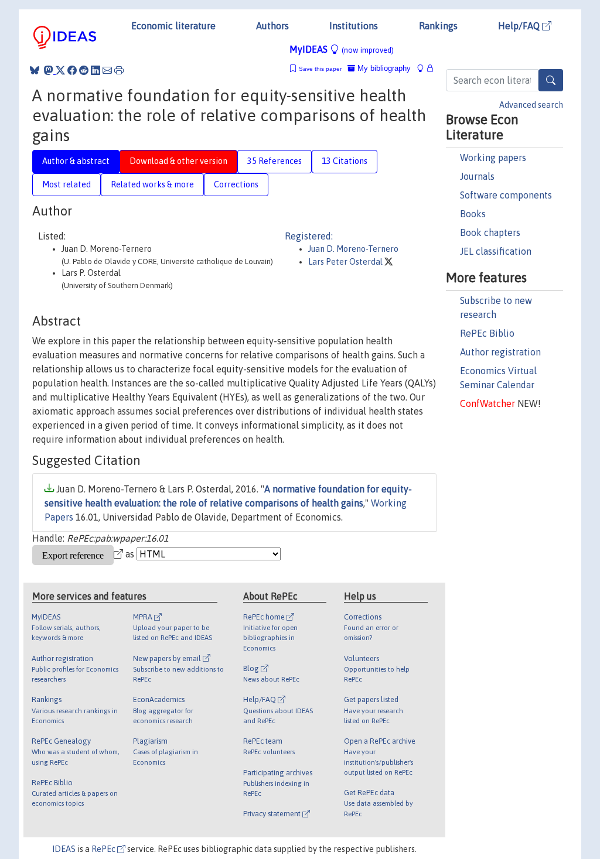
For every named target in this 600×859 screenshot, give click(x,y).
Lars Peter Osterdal (346, 261)
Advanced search (531, 104)
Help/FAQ (520, 25)
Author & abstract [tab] (76, 161)
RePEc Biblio (487, 333)
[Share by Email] (107, 70)
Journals (477, 176)
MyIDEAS (341, 49)
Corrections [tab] (236, 184)
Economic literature (173, 25)
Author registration (500, 352)
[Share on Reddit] (83, 70)
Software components (506, 195)
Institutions (353, 25)
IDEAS (64, 849)
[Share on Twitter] (60, 70)
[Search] (550, 80)
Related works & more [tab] (152, 184)
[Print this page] (119, 70)
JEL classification (495, 251)
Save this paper (320, 69)
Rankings (438, 25)
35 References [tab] (274, 161)
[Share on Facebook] (72, 70)
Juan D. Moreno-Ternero (353, 249)
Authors (272, 25)
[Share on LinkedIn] (95, 70)
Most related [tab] (66, 184)
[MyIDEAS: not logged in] (424, 68)
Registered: (309, 236)
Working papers (493, 157)
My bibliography (383, 68)
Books (473, 213)
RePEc (104, 849)
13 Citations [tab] (344, 161)
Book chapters (490, 232)
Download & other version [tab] (178, 161)
